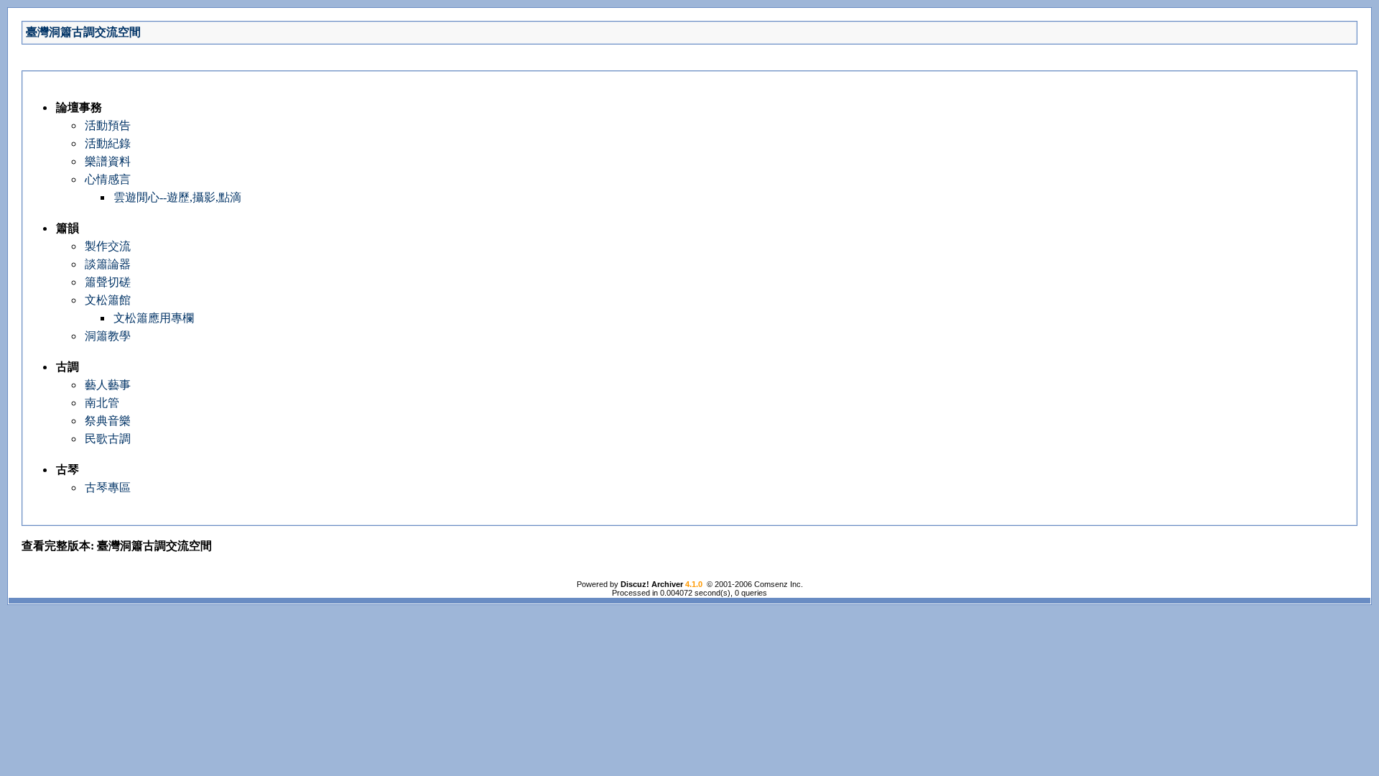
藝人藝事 (108, 385)
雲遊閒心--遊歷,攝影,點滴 (177, 197)
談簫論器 (108, 264)
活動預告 (108, 125)
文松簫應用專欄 (153, 318)
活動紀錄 (108, 143)
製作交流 (108, 246)
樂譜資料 (108, 161)
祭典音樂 (108, 421)
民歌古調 (108, 439)
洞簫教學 (108, 336)
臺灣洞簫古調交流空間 (83, 32)
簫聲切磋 (108, 282)
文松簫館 (108, 300)
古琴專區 (108, 487)
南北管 (102, 403)
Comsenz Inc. (778, 584)
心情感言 (108, 179)
